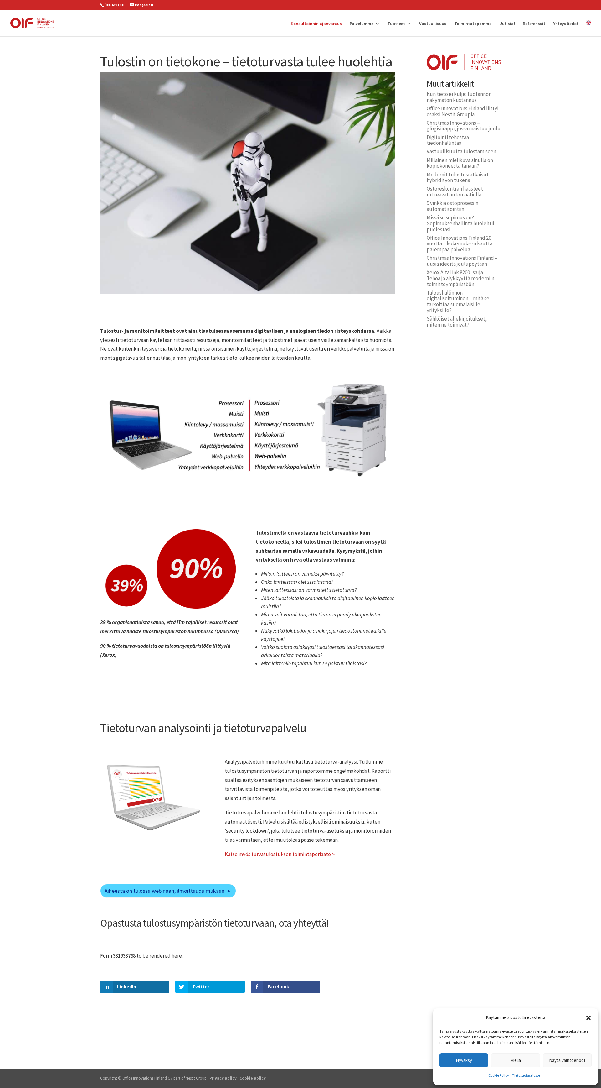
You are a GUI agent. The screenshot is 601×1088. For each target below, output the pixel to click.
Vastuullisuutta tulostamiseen (461, 151)
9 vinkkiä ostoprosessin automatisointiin (452, 206)
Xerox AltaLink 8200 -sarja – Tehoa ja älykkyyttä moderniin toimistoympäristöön (460, 278)
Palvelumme (361, 23)
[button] (588, 1018)
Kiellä (516, 1060)
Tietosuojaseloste (526, 1075)
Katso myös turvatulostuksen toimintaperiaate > (280, 854)
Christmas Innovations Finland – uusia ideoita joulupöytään (462, 260)
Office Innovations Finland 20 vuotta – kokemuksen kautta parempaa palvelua (459, 243)
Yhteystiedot (565, 23)
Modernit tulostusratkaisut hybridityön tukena (458, 177)
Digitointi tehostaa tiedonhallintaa (448, 140)
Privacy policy (223, 1078)
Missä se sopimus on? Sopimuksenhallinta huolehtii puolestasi (460, 223)
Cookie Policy (498, 1075)
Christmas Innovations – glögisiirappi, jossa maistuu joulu (464, 125)
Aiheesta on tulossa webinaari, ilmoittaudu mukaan (164, 890)
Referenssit (534, 23)
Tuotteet (396, 23)
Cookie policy (252, 1078)
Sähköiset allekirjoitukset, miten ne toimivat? (457, 321)
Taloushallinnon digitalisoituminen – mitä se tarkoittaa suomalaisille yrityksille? (458, 301)
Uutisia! (507, 23)
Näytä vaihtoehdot (567, 1060)
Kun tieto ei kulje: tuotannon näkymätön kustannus (459, 97)
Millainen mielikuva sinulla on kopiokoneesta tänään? (460, 163)
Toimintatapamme (472, 23)
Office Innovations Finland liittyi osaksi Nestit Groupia (462, 111)
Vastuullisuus (432, 23)
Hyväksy (464, 1060)
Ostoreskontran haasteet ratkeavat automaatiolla (455, 191)
